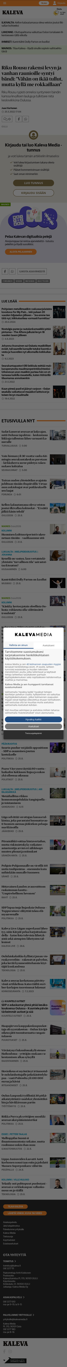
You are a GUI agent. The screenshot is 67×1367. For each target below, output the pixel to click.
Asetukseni (48, 645)
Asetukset (33, 726)
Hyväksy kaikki (33, 719)
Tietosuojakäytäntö (33, 733)
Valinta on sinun (18, 645)
